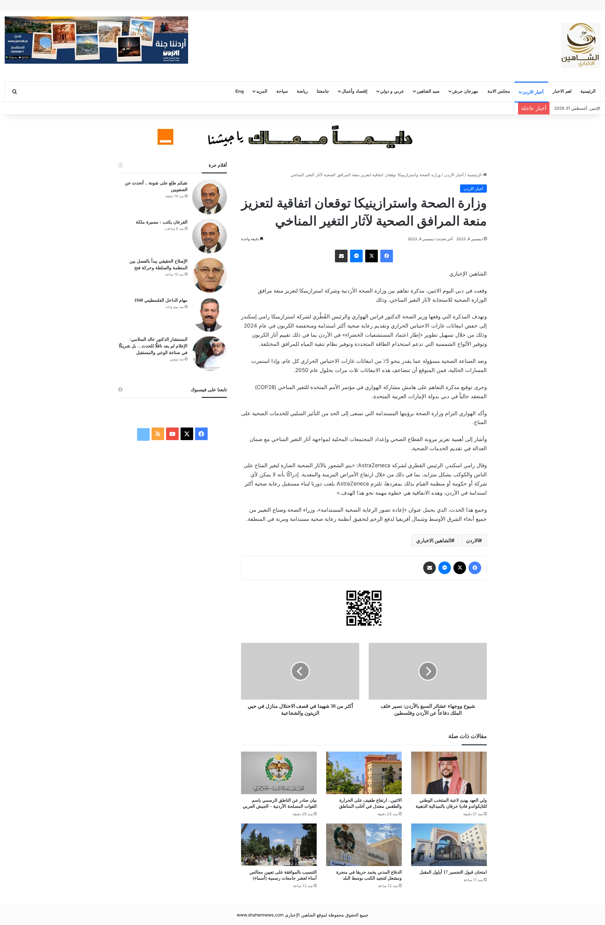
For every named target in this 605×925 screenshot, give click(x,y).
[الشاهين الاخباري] (580, 45)
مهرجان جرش (465, 91)
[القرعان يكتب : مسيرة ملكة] (209, 236)
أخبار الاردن (533, 92)
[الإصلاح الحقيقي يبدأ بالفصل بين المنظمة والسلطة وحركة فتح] (209, 275)
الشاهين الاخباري (433, 540)
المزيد (261, 91)
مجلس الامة (498, 91)
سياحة (282, 91)
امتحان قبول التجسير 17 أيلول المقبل (453, 872)
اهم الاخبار (562, 91)
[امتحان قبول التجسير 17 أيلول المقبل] (449, 844)
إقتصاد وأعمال (354, 91)
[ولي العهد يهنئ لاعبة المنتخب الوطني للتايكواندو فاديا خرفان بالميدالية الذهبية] (449, 773)
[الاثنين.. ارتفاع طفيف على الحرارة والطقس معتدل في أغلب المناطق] (364, 773)
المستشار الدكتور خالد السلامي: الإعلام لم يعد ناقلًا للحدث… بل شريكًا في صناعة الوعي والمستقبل (153, 346)
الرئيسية (588, 91)
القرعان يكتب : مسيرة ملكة (161, 222)
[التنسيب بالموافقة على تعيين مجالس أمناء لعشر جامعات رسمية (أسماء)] (279, 844)
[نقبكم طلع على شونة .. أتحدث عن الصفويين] (209, 197)
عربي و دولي (392, 91)
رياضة (302, 91)
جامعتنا (323, 91)
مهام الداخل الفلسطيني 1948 (160, 300)
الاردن (472, 540)
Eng (239, 91)
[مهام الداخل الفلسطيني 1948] (209, 314)
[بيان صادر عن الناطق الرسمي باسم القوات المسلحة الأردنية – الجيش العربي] (279, 773)
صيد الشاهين (428, 91)
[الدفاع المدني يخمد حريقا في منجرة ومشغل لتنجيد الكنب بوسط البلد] (364, 844)
